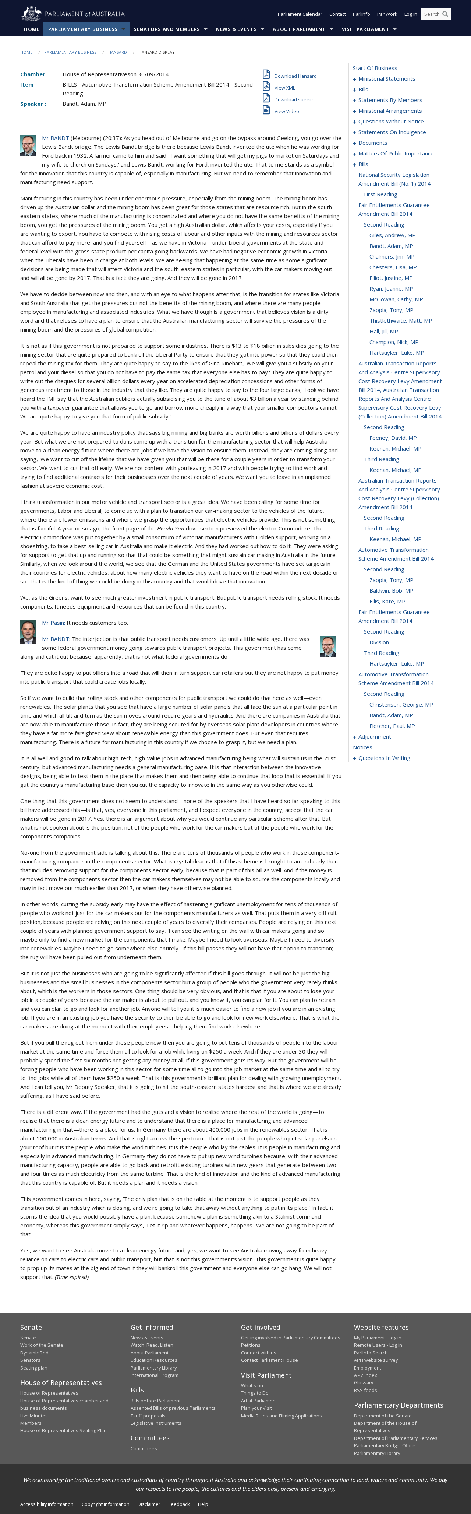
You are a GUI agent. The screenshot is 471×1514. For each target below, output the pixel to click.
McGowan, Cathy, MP (396, 299)
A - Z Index (365, 1375)
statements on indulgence (392, 132)
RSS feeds (365, 1390)
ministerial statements (386, 78)
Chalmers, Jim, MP (392, 256)
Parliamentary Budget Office (384, 1445)
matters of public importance (396, 153)
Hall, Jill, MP (383, 331)
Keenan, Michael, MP (395, 448)
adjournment (374, 736)
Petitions (251, 1345)
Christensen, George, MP (401, 704)
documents (372, 142)
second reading (384, 224)
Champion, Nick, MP (394, 342)
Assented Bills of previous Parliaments (173, 1408)
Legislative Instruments (156, 1423)
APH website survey (376, 1360)
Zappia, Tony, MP (391, 309)
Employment (367, 1367)
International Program (154, 1375)
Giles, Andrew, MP (392, 235)
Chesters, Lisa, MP (393, 267)
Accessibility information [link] (47, 1504)
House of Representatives (49, 1392)
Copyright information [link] (106, 1504)
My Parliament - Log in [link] (377, 1337)
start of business (375, 67)
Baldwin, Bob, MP (391, 590)
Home (32, 29)
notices (362, 747)
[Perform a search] (445, 14)
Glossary (363, 1382)
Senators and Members (167, 29)
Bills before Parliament (156, 1400)
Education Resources (154, 1360)
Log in (410, 14)
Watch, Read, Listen (152, 1345)
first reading (380, 194)
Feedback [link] (179, 1504)
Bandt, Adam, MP (391, 245)
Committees (144, 1448)
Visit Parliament (365, 29)
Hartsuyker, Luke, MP (396, 352)
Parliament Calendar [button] (300, 14)
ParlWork (387, 14)
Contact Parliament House (269, 1360)
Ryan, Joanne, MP (391, 288)
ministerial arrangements (390, 110)
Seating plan (33, 1367)
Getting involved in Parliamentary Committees (290, 1337)
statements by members (390, 100)
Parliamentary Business (83, 29)
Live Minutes (34, 1415)
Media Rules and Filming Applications (281, 1415)
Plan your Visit (256, 1408)
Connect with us (258, 1352)
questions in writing (384, 757)
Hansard (117, 52)
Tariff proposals (148, 1415)
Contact (337, 14)
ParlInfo (361, 14)
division (379, 642)
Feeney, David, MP (393, 437)
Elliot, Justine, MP (391, 277)
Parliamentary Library (154, 1367)
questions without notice (391, 121)
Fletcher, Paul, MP (392, 725)
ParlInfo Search (371, 1352)
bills (363, 89)
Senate (28, 1337)
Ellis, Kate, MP (387, 601)
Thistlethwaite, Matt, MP (400, 320)
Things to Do (255, 1392)
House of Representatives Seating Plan (63, 1430)
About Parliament (299, 29)
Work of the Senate (41, 1345)
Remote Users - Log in (378, 1345)
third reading (381, 459)
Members (31, 1423)
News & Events (236, 29)
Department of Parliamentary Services (396, 1438)
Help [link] (203, 1504)
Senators (30, 1360)
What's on (252, 1385)
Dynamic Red (34, 1352)
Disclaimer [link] (149, 1504)
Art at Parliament (259, 1400)
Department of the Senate (383, 1415)
